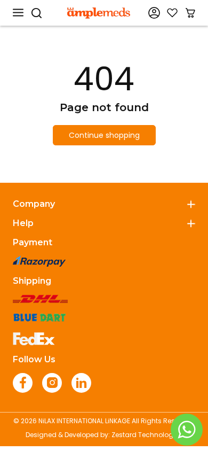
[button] (18, 12)
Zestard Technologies (146, 434)
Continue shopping (104, 135)
